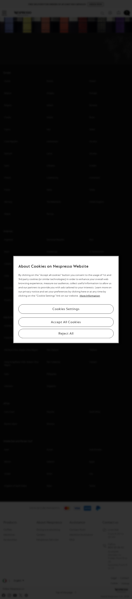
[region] (66, 299)
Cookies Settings (66, 309)
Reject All (66, 333)
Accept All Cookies (66, 322)
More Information (90, 295)
